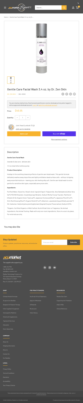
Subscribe (73, 242)
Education (6, 325)
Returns (5, 350)
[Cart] (77, 7)
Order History (34, 313)
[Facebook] (45, 267)
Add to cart (24, 134)
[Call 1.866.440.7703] (78, 3)
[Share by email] (74, 93)
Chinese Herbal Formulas (10, 296)
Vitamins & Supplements (10, 317)
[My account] (73, 7)
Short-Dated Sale (8, 329)
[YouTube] (54, 267)
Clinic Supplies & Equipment (11, 309)
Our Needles (6, 358)
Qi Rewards (33, 304)
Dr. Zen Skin (11, 94)
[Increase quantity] (28, 117)
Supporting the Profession (64, 300)
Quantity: (10, 118)
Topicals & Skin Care (9, 321)
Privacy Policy (7, 369)
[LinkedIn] (50, 267)
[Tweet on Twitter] (70, 93)
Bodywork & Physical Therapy (11, 304)
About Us (5, 342)
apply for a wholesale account (48, 105)
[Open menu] (5, 7)
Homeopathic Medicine (9, 313)
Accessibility (6, 381)
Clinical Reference (62, 309)
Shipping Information (9, 346)
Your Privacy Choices (9, 385)
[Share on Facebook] (62, 93)
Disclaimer (6, 377)
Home (6, 17)
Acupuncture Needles (9, 300)
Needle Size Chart (62, 296)
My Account (33, 309)
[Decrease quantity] (17, 117)
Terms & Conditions (8, 373)
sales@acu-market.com (10, 271)
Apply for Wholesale (35, 300)
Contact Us (6, 354)
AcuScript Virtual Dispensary (38, 296)
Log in (35, 105)
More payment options (59, 139)
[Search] (64, 7)
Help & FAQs (60, 304)
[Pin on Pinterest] (66, 93)
